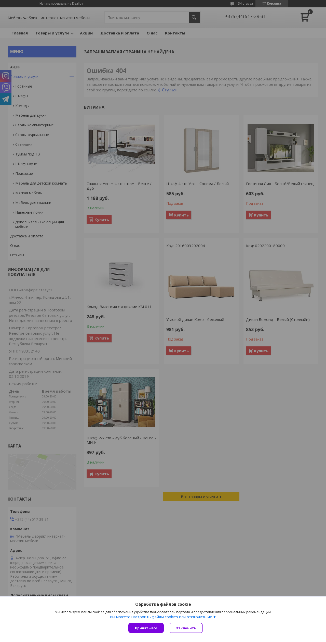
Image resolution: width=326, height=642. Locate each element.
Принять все (146, 628)
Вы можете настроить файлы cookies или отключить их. (161, 616)
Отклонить (185, 628)
